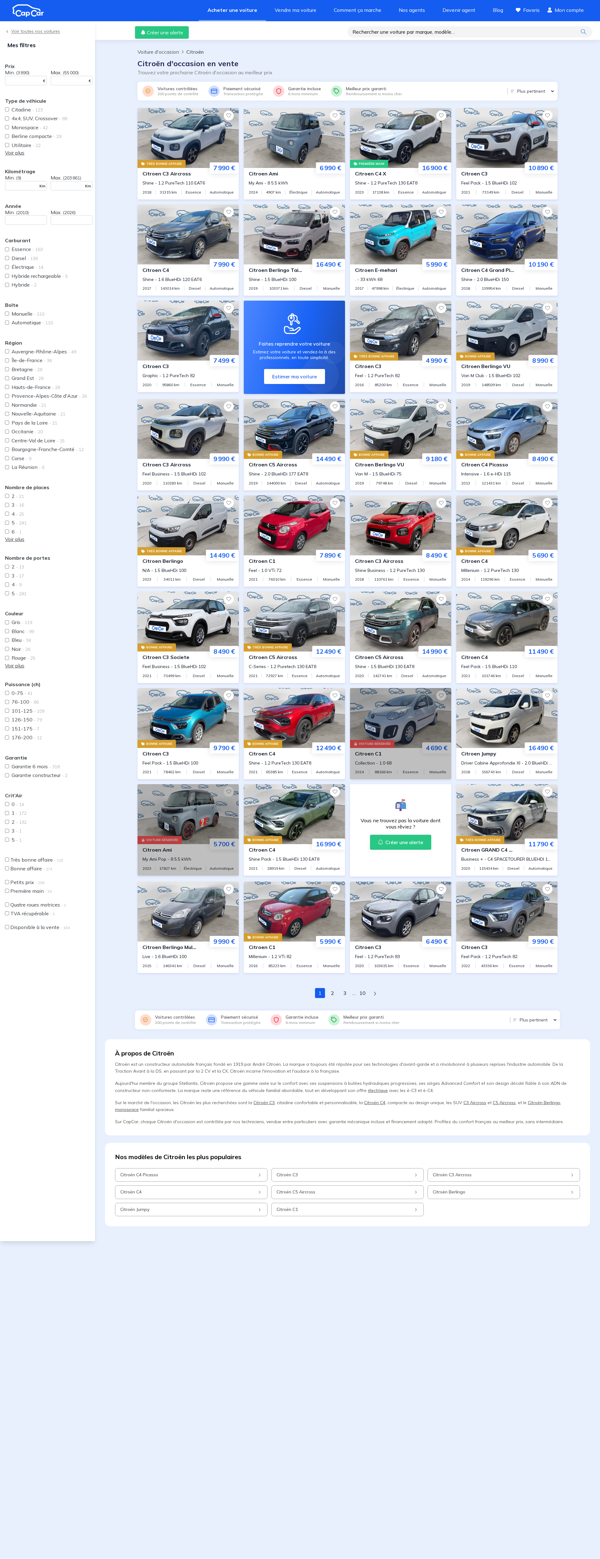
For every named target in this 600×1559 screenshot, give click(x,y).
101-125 (28, 711)
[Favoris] (229, 115)
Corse (21, 458)
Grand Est (27, 378)
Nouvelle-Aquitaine (38, 414)
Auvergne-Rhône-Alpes (44, 351)
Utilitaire (26, 145)
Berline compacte (36, 136)
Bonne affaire (31, 868)
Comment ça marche (357, 10)
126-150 (27, 719)
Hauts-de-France (36, 387)
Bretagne (27, 369)
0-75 (22, 693)
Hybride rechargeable (40, 276)
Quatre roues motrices (38, 905)
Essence (27, 249)
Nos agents (412, 10)
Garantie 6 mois (36, 766)
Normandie (29, 405)
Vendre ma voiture (295, 10)
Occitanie (27, 431)
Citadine (27, 109)
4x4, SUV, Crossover (39, 118)
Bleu (21, 640)
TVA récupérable (32, 913)
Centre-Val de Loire (38, 440)
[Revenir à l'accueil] (30, 10)
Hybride (24, 285)
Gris (22, 622)
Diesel (25, 258)
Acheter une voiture (232, 10)
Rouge (23, 658)
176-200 (27, 737)
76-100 (25, 702)
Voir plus (14, 153)
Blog (498, 10)
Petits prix (27, 882)
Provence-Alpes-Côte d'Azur (49, 396)
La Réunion (28, 467)
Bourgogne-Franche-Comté (48, 449)
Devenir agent (458, 10)
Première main (31, 891)
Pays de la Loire (34, 423)
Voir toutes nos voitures (35, 31)
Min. (17, 72)
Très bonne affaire (36, 860)
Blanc (23, 631)
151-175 (25, 728)
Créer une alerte (165, 32)
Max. (65, 72)
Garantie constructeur (40, 775)
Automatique (32, 322)
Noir (21, 649)
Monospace (30, 127)
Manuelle (28, 314)
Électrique (27, 267)
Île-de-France (32, 360)
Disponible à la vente (40, 927)
